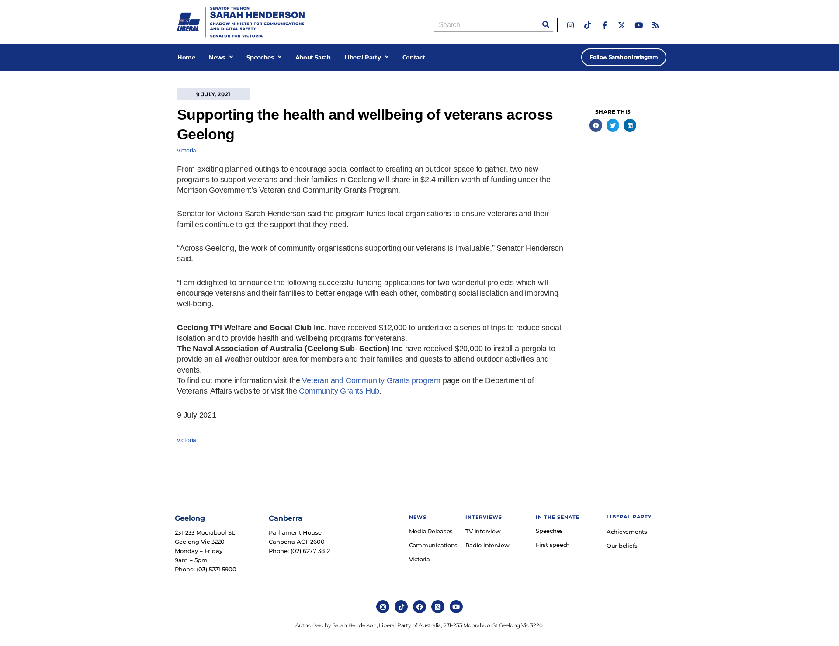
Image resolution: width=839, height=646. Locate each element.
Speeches (260, 57)
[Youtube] (639, 25)
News (217, 57)
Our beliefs (622, 545)
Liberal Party (362, 57)
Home (186, 57)
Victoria (186, 150)
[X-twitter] (622, 25)
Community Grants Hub (339, 391)
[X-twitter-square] (437, 606)
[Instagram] (570, 25)
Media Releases (431, 531)
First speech (553, 544)
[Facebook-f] (604, 25)
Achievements (627, 531)
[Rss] (656, 25)
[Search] (546, 24)
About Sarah (313, 57)
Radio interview (487, 545)
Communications (433, 545)
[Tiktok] (587, 25)
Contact (413, 57)
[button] (595, 125)
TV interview (482, 531)
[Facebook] (419, 606)
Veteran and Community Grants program (371, 380)
